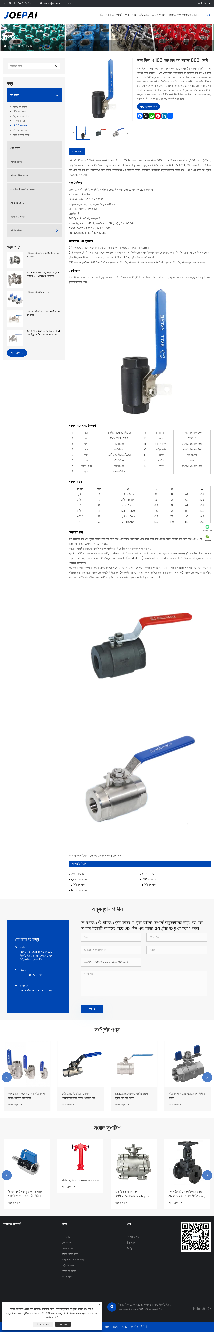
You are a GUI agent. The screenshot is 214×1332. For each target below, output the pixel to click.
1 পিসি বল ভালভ (20, 121)
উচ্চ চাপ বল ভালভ (21, 135)
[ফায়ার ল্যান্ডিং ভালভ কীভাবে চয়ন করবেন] (80, 1156)
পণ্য (127, 15)
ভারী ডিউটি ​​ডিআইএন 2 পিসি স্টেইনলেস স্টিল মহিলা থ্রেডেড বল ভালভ (77, 1096)
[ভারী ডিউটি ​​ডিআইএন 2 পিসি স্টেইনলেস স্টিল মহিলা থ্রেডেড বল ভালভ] (80, 1064)
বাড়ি (101, 15)
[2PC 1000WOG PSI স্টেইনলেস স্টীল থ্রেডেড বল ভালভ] (27, 1064)
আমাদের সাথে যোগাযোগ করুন (182, 15)
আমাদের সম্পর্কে (113, 15)
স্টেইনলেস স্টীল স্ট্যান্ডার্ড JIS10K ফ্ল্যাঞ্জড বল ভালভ (43, 255)
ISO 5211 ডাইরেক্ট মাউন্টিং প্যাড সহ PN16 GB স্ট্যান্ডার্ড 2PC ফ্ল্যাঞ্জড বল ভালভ (44, 333)
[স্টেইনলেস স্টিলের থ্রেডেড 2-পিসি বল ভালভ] (187, 1064)
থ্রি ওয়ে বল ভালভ (21, 116)
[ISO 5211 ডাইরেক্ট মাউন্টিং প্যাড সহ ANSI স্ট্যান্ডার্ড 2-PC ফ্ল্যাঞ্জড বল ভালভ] (15, 279)
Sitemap (103, 1327)
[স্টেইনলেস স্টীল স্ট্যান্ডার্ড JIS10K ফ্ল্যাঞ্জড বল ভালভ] (15, 260)
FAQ (129, 1248)
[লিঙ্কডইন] (198, 1308)
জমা (92, 1009)
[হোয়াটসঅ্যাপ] (209, 1308)
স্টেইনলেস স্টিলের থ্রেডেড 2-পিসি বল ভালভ (187, 1096)
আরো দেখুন (15, 352)
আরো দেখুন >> (15, 1104)
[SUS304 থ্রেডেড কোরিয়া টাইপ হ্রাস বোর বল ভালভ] (134, 1064)
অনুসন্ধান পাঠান (151, 106)
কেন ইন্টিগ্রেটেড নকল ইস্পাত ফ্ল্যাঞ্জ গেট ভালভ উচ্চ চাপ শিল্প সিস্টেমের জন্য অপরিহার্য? (187, 1194)
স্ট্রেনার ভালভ (17, 203)
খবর (134, 15)
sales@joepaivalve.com (60, 3)
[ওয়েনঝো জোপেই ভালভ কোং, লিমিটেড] (20, 15)
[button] (7, 1077)
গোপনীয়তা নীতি (138, 1327)
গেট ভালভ (15, 148)
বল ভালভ (28, 46)
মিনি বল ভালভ (19, 112)
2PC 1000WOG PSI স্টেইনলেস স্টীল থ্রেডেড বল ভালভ (26, 1096)
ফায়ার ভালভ (16, 230)
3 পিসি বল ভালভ (20, 130)
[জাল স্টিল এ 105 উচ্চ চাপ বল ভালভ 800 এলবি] (83, 133)
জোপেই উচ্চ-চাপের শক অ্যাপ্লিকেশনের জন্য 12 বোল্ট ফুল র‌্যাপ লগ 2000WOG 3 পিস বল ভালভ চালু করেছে (133, 1194)
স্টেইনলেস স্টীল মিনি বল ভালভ (38, 292)
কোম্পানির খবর (133, 1237)
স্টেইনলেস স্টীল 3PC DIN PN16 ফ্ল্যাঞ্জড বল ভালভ (44, 313)
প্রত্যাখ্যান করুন (42, 1324)
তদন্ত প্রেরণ (158, 15)
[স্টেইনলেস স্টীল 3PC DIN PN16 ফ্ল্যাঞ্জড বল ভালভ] (15, 318)
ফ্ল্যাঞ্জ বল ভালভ (20, 107)
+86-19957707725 (19, 3)
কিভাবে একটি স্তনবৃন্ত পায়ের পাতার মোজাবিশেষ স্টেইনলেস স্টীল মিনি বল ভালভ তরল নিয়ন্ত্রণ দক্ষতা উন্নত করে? (25, 1194)
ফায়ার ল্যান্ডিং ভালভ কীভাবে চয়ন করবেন (80, 1180)
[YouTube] (203, 1308)
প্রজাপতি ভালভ (17, 217)
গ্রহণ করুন (63, 1324)
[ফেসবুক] (194, 1308)
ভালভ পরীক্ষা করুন (19, 175)
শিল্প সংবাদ (131, 1242)
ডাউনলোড (144, 15)
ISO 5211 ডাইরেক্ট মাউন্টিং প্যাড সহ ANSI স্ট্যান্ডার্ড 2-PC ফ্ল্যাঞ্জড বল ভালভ (44, 274)
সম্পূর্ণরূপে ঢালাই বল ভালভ (22, 189)
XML (124, 1327)
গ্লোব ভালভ (16, 162)
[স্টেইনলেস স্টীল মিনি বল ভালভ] (15, 299)
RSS (115, 1327)
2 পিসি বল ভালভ (44, 46)
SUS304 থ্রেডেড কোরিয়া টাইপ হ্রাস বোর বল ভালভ (131, 1096)
